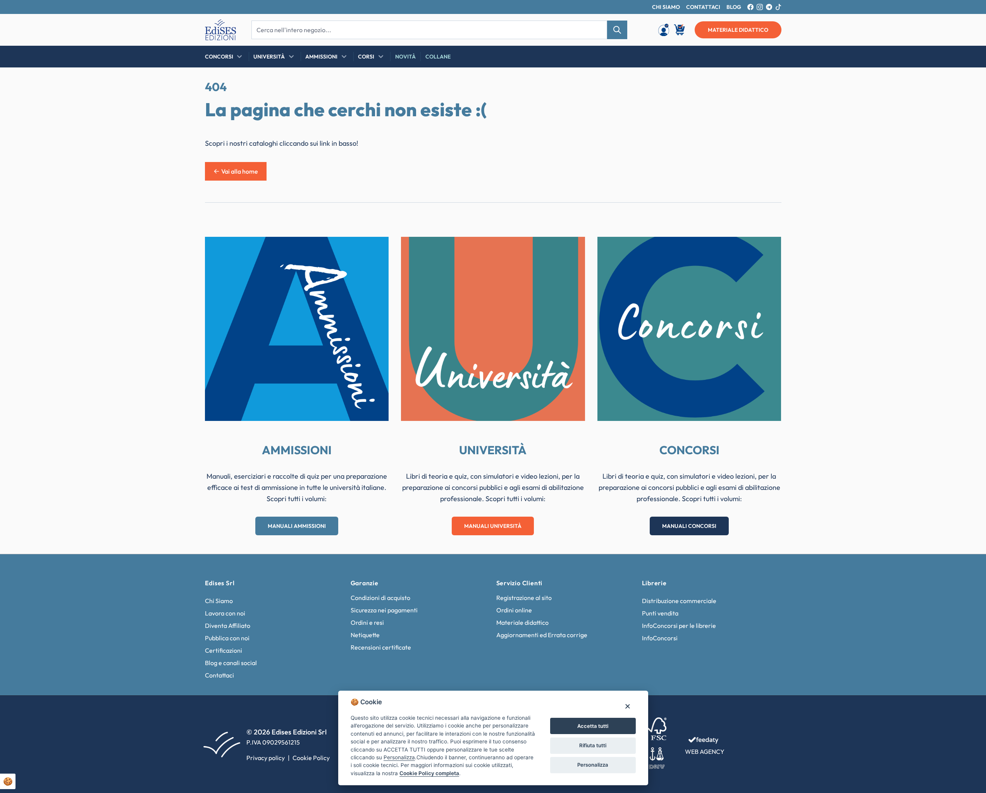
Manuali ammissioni (297, 525)
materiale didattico (738, 29)
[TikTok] (778, 7)
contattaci (703, 6)
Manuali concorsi (689, 525)
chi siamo (666, 6)
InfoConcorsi (660, 638)
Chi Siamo (219, 601)
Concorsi (219, 56)
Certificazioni (223, 650)
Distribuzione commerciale (679, 601)
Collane (438, 56)
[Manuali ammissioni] (297, 329)
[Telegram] (769, 7)
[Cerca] (617, 30)
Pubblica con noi (227, 638)
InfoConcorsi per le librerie (679, 625)
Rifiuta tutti (592, 745)
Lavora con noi (225, 613)
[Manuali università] (493, 329)
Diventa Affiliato (227, 625)
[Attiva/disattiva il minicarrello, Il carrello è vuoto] (680, 30)
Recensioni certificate (381, 647)
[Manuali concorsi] (689, 329)
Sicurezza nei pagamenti (384, 610)
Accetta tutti (592, 726)
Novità (405, 56)
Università (269, 56)
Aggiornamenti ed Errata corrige (541, 635)
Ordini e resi (367, 622)
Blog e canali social (231, 663)
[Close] (627, 706)
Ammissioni (321, 56)
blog (733, 6)
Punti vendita (660, 613)
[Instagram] (760, 7)
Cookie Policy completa (429, 773)
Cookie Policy (311, 758)
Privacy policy (265, 758)
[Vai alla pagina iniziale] (220, 29)
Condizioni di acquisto (380, 598)
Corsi (366, 56)
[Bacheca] (663, 30)
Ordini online (514, 610)
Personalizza (592, 765)
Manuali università (492, 525)
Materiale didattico (522, 622)
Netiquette (365, 635)
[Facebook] (750, 7)
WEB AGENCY (704, 751)
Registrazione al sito (524, 598)
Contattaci (219, 675)
